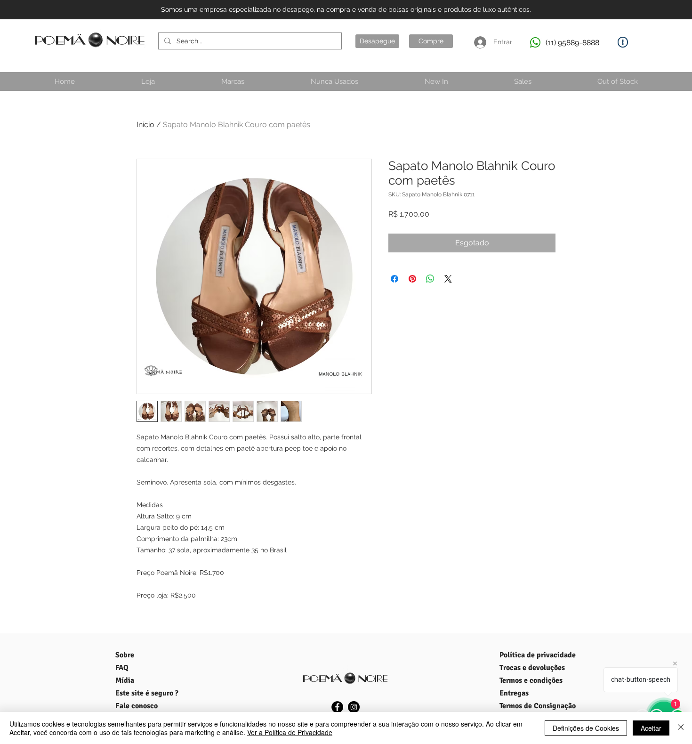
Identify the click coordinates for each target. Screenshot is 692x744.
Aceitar (651, 728)
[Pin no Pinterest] (412, 278)
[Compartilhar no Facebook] (394, 278)
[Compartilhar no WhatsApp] (430, 278)
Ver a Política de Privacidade (289, 732)
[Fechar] (680, 728)
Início (145, 124)
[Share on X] (448, 278)
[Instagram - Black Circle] (354, 707)
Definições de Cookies (586, 728)
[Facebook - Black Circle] (337, 707)
